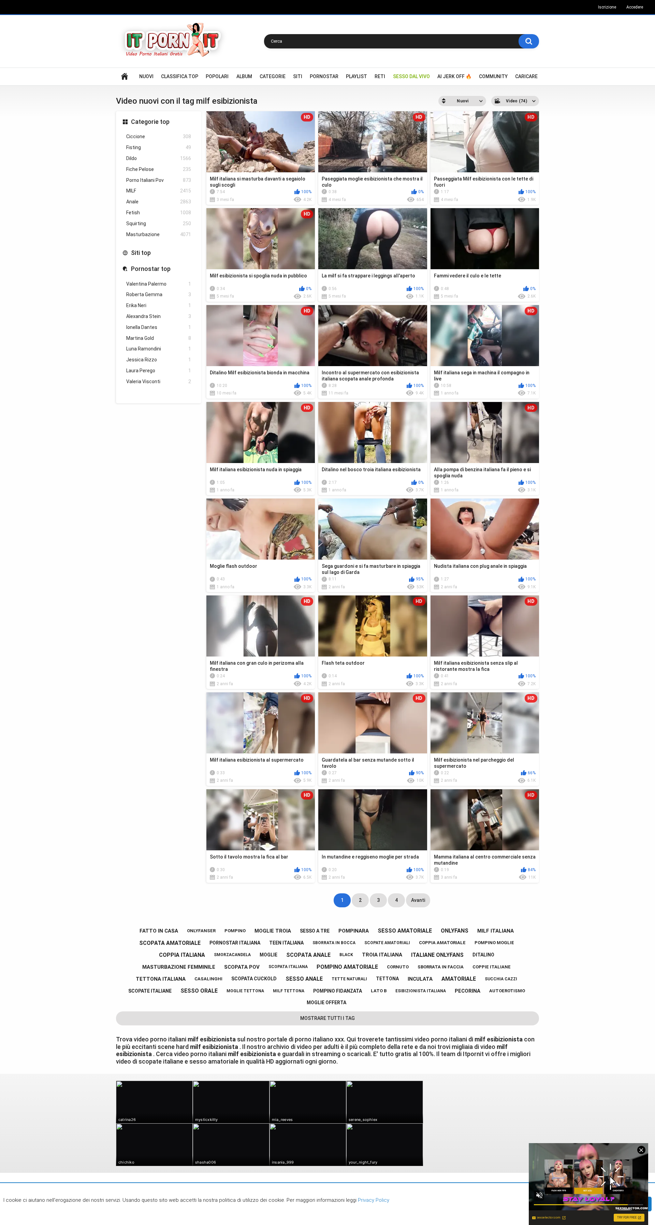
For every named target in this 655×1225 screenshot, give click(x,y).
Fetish (158, 212)
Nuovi (146, 76)
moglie (268, 954)
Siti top (141, 252)
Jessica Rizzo (158, 359)
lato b (379, 990)
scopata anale (308, 955)
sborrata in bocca (333, 942)
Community (493, 76)
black (346, 954)
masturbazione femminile (178, 967)
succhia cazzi (501, 979)
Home (124, 76)
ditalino (483, 954)
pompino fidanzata (337, 991)
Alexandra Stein (158, 316)
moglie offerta (326, 1002)
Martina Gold (158, 338)
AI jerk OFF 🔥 (454, 76)
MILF (158, 190)
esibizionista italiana (420, 991)
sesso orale (199, 991)
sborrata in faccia (441, 966)
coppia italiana (182, 955)
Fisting (158, 147)
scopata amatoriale (170, 943)
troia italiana (382, 955)
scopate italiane (150, 991)
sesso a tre (315, 931)
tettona (387, 978)
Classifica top (179, 76)
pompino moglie (494, 942)
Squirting (158, 223)
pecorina (467, 991)
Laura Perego (158, 370)
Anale (158, 201)
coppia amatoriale (442, 942)
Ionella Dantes (158, 327)
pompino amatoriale (347, 967)
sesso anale (304, 979)
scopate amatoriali (387, 942)
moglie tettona (245, 991)
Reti (380, 76)
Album (244, 76)
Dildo (158, 158)
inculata (420, 979)
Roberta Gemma (158, 294)
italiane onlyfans (437, 955)
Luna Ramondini (158, 348)
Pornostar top (151, 268)
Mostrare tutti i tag (327, 1018)
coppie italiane (491, 966)
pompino (235, 930)
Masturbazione (158, 234)
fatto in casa (159, 931)
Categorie (273, 76)
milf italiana (495, 931)
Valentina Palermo (158, 284)
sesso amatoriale (405, 930)
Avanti (418, 900)
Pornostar (324, 76)
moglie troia (272, 931)
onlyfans (454, 930)
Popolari (217, 76)
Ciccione (158, 136)
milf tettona (288, 991)
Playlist (356, 76)
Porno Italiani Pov (158, 180)
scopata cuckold (254, 978)
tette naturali (349, 979)
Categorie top (150, 121)
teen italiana (286, 943)
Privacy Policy (372, 1200)
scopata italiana (288, 966)
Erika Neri (158, 305)
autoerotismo (507, 990)
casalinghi (208, 978)
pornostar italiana (234, 943)
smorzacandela (232, 954)
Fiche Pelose (158, 169)
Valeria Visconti (158, 381)
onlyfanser (201, 930)
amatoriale (458, 979)
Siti (297, 76)
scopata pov (242, 967)
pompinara (353, 931)
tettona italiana (161, 979)
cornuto (398, 966)
